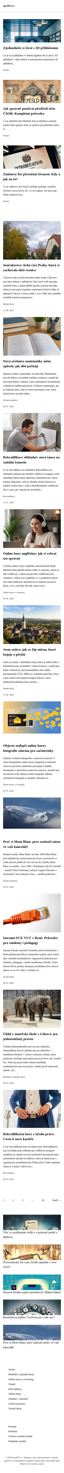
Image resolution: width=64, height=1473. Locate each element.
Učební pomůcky (10, 400)
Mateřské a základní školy (14, 1077)
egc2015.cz (8, 5)
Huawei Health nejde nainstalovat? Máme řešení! (32, 1292)
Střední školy (8, 304)
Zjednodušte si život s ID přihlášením (30, 48)
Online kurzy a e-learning (14, 592)
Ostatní (6, 70)
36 (43, 1200)
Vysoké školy (8, 977)
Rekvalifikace (9, 496)
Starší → (56, 1200)
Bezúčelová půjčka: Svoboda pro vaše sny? (29, 1317)
